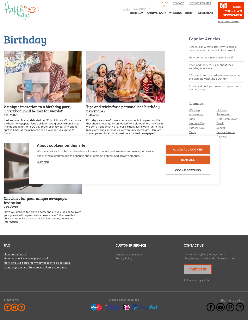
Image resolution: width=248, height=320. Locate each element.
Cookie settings (188, 170)
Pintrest (230, 307)
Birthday (137, 13)
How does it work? (15, 254)
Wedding (194, 110)
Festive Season (225, 132)
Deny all (188, 159)
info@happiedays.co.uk (210, 254)
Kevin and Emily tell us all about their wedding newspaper (211, 67)
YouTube (220, 307)
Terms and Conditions (128, 254)
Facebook (211, 307)
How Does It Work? (228, 22)
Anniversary (156, 13)
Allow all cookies (188, 149)
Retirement (223, 114)
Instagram (240, 307)
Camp (192, 132)
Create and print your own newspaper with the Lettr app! (215, 88)
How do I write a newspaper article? (211, 57)
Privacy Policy (123, 258)
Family (220, 123)
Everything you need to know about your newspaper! (36, 267)
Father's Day (196, 128)
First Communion (226, 119)
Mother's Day (197, 123)
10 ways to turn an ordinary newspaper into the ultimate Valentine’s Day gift (215, 77)
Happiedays (21, 10)
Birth (192, 119)
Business (221, 136)
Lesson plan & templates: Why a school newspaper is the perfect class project (213, 49)
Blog (165, 3)
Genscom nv (226, 258)
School (220, 128)
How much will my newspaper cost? (26, 258)
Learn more (43, 161)
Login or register (200, 3)
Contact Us (198, 269)
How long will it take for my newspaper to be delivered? (37, 263)
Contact (178, 3)
